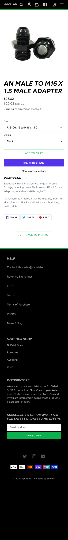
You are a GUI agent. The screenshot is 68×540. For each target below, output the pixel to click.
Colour (7, 134)
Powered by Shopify (44, 478)
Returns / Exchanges (19, 276)
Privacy (11, 314)
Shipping (9, 109)
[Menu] (62, 4)
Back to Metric (36, 234)
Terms (10, 295)
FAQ (10, 286)
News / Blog (14, 323)
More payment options (34, 171)
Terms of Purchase (18, 304)
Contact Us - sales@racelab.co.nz (28, 267)
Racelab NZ (27, 478)
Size (6, 121)
